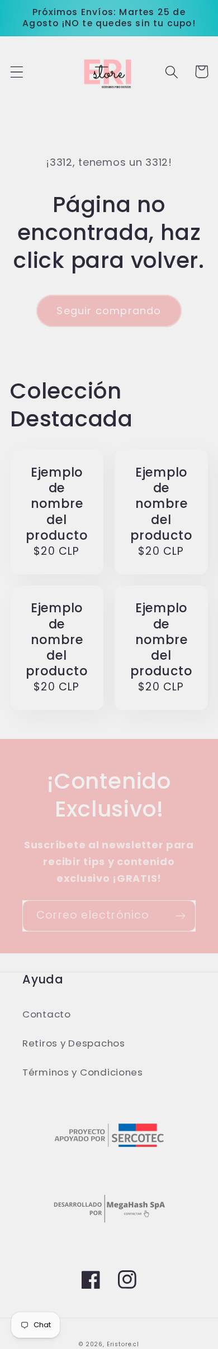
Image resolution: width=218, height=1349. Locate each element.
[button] (17, 72)
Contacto (46, 1014)
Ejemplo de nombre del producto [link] (56, 504)
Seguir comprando (108, 311)
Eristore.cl (123, 1344)
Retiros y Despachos (73, 1043)
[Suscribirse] (180, 916)
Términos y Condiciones (82, 1072)
